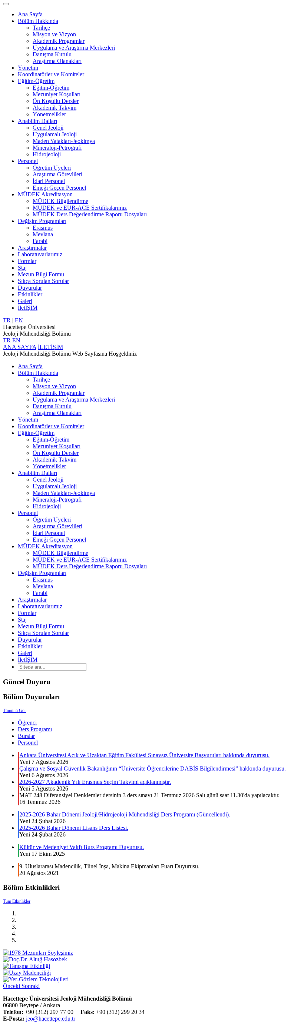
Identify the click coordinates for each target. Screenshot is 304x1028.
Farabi (40, 241)
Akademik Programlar (59, 41)
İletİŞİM (27, 308)
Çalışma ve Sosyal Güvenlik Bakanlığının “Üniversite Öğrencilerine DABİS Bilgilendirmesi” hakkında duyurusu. (152, 768)
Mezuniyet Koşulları (56, 94)
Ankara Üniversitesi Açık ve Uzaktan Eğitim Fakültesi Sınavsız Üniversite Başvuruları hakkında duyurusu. (144, 755)
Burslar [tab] (26, 736)
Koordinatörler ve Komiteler (51, 74)
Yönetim (28, 67)
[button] (12, 986)
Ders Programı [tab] (35, 729)
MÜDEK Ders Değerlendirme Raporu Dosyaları (90, 214)
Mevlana (43, 234)
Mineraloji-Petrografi (57, 147)
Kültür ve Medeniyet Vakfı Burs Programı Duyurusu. (81, 847)
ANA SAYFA (19, 347)
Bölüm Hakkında (38, 21)
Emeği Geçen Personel (59, 187)
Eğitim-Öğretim (36, 81)
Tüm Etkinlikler (16, 901)
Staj (22, 268)
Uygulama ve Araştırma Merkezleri (74, 47)
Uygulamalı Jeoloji (55, 134)
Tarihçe (41, 27)
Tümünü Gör (14, 710)
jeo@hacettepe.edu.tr (50, 1018)
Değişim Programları (42, 221)
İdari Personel (49, 181)
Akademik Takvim (54, 107)
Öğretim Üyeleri (52, 167)
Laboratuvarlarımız (40, 254)
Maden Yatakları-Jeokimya (64, 141)
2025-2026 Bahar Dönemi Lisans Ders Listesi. (73, 828)
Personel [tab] (28, 742)
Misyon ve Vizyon (54, 34)
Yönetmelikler (49, 114)
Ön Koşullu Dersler (56, 101)
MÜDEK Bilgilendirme (60, 201)
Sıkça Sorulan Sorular (43, 281)
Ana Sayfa (30, 14)
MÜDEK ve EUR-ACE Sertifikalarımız (80, 207)
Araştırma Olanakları (57, 61)
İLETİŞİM (50, 347)
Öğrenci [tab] (27, 722)
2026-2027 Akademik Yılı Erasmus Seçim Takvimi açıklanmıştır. (95, 782)
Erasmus (43, 227)
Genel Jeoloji (48, 127)
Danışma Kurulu (52, 54)
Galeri (25, 301)
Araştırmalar (32, 247)
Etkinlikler (30, 294)
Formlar (27, 261)
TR (7, 320)
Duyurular (30, 288)
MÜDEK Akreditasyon (45, 194)
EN (19, 320)
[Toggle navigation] (6, 4)
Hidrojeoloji (47, 154)
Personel (28, 161)
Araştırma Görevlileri (57, 174)
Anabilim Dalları (37, 121)
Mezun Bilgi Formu (41, 274)
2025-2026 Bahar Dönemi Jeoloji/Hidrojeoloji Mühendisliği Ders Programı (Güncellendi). (124, 814)
